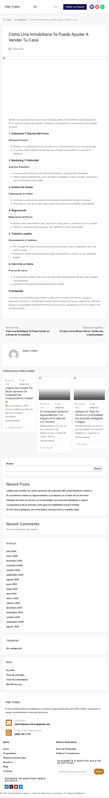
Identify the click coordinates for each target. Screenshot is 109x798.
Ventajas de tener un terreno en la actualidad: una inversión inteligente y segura (47, 500)
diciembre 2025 (14, 560)
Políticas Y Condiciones (68, 753)
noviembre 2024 (14, 612)
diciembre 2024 (14, 608)
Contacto (7, 771)
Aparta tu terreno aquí (14, 758)
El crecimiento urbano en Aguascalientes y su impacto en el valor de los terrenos (47, 495)
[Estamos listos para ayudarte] (8, 732)
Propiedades (9, 753)
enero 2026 (12, 556)
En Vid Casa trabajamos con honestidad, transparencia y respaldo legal (42, 509)
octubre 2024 (13, 617)
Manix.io (81, 793)
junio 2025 (11, 584)
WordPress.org (13, 684)
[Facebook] (92, 7)
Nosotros (7, 762)
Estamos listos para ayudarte (28, 730)
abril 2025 (11, 593)
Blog (5, 766)
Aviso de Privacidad (66, 749)
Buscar (9, 463)
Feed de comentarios (17, 679)
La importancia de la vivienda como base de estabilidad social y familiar (42, 505)
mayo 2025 (11, 589)
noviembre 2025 (14, 565)
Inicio (6, 749)
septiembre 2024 (15, 622)
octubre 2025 (13, 570)
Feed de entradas (15, 675)
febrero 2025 (13, 603)
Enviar (99, 771)
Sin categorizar (20, 20)
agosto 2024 (12, 626)
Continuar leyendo (12, 421)
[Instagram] (97, 7)
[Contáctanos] (8, 722)
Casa (8, 20)
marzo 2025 (12, 598)
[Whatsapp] (102, 7)
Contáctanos (20, 720)
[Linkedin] (21, 787)
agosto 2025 (12, 579)
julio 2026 (11, 551)
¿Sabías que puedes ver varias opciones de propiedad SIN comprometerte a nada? (19, 393)
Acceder (10, 670)
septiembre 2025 (15, 575)
